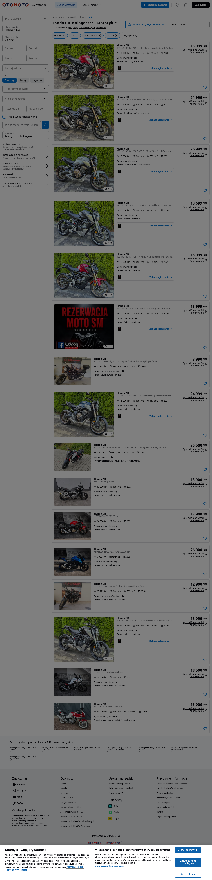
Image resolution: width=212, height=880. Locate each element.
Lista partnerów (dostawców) (110, 866)
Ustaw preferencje (188, 874)
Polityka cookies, (75, 866)
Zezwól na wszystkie (188, 850)
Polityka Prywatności (16, 869)
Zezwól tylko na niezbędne (188, 862)
